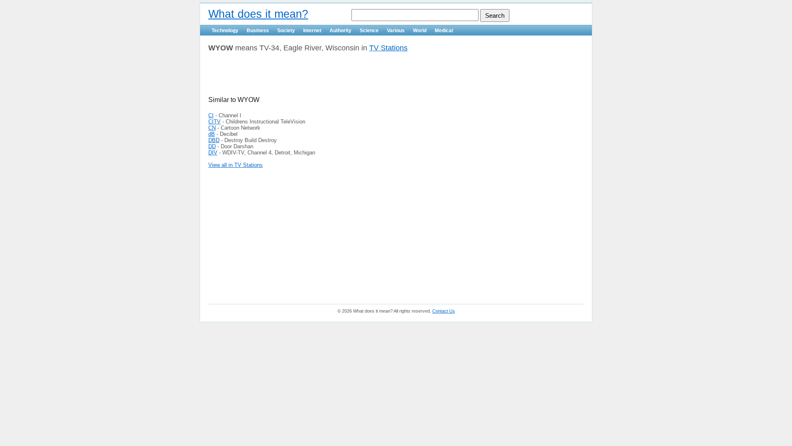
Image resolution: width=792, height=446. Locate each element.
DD (212, 146)
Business (258, 30)
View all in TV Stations (235, 165)
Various (396, 30)
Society (286, 30)
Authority (340, 30)
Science (369, 30)
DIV (212, 152)
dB (211, 134)
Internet (312, 30)
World (420, 30)
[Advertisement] (304, 77)
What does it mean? (258, 14)
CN (212, 128)
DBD (213, 140)
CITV (214, 122)
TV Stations (388, 48)
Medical (444, 30)
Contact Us (443, 310)
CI (211, 115)
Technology (225, 30)
